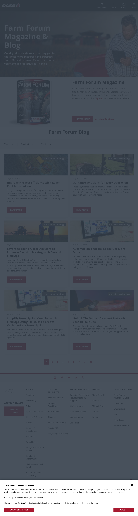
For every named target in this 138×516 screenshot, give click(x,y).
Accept (124, 509)
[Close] (132, 485)
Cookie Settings (19, 509)
